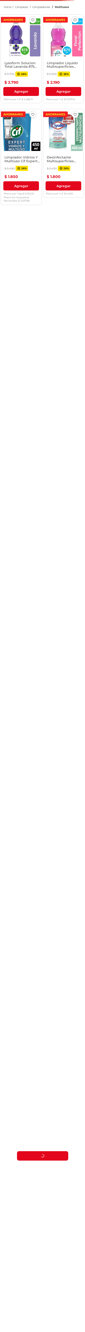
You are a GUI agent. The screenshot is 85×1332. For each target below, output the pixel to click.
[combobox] (42, 19)
